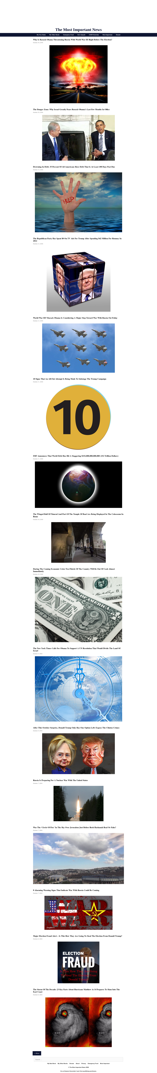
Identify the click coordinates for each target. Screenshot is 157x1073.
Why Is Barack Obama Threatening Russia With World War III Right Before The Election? (72, 39)
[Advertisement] (78, 14)
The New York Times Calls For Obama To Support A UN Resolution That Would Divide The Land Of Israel (76, 649)
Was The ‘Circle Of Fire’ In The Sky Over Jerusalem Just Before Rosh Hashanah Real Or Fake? (74, 827)
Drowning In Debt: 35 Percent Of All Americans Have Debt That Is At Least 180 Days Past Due (74, 166)
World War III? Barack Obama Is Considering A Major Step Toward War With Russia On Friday (75, 317)
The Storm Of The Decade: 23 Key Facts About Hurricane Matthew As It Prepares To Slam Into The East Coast (76, 990)
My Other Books (54, 35)
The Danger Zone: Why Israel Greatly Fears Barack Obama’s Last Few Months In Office (71, 109)
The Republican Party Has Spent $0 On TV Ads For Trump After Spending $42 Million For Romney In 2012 (77, 239)
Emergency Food (68, 35)
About (78, 1063)
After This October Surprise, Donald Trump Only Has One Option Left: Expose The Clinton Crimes (76, 727)
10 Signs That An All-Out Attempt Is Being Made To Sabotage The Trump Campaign (69, 378)
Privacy (83, 1063)
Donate (118, 35)
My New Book (41, 35)
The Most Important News (78, 29)
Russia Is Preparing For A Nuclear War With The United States (60, 780)
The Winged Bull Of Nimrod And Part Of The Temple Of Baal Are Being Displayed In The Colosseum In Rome (78, 515)
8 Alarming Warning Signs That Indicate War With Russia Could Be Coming (66, 890)
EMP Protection (94, 35)
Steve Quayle (81, 35)
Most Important (107, 35)
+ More (36, 1053)
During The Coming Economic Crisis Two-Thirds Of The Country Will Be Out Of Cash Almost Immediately (74, 570)
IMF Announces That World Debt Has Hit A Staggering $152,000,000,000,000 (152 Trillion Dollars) (75, 455)
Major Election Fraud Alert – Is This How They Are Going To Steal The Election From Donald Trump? (77, 935)
